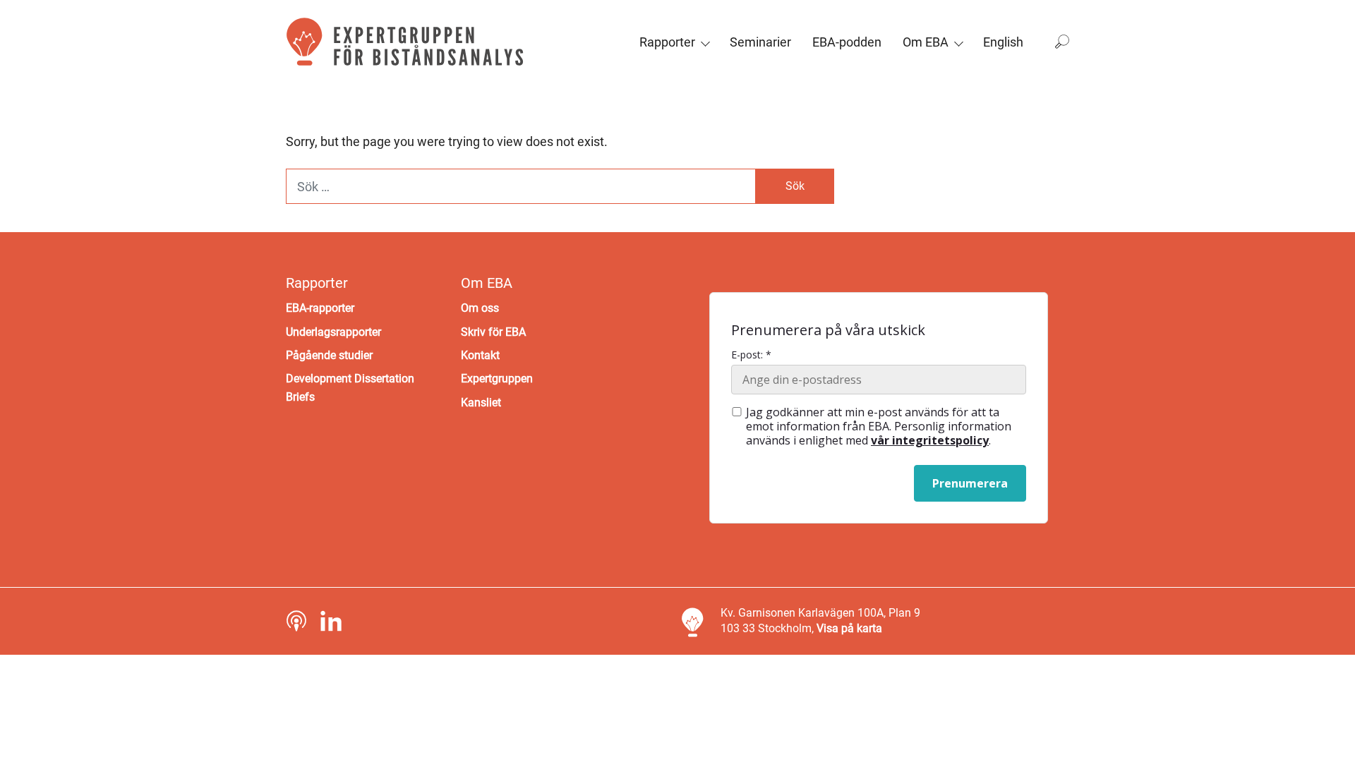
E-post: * (751, 355)
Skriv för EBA (493, 332)
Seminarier (760, 42)
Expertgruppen (497, 378)
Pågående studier (329, 355)
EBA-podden (846, 42)
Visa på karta (849, 628)
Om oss (480, 308)
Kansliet (481, 402)
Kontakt (480, 355)
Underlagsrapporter (333, 332)
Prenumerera (970, 483)
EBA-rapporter (320, 308)
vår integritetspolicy (930, 440)
